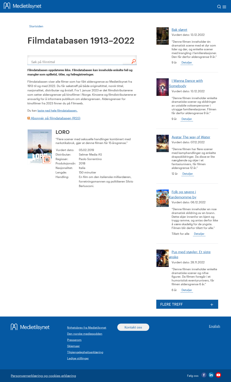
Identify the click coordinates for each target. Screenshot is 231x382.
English (214, 326)
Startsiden (36, 26)
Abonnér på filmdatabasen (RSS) (55, 118)
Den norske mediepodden (84, 333)
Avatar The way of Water (191, 137)
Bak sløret (179, 29)
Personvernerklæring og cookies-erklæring (43, 376)
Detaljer (187, 62)
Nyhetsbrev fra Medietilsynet (86, 327)
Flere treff (171, 304)
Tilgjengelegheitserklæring (85, 352)
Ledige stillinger (78, 358)
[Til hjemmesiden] (22, 6)
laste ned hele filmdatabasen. (58, 110)
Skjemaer (73, 346)
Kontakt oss (133, 327)
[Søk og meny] (222, 7)
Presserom (74, 339)
